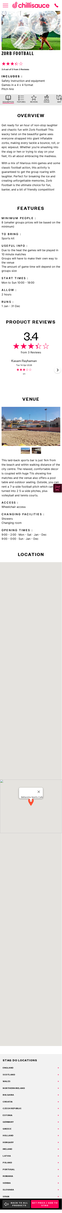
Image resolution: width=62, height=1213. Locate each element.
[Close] (39, 792)
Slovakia (8, 1189)
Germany (8, 1122)
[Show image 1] (25, 451)
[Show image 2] (36, 451)
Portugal (9, 1169)
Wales (6, 1081)
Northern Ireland (14, 1088)
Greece (7, 1128)
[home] (31, 5)
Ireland (7, 1149)
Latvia (7, 1156)
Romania (8, 1176)
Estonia (8, 1115)
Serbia (7, 1183)
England (8, 1067)
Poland (7, 1162)
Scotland (9, 1074)
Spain (6, 1196)
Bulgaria (8, 1095)
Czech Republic (12, 1108)
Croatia (8, 1101)
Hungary (8, 1142)
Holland (8, 1135)
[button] (57, 370)
